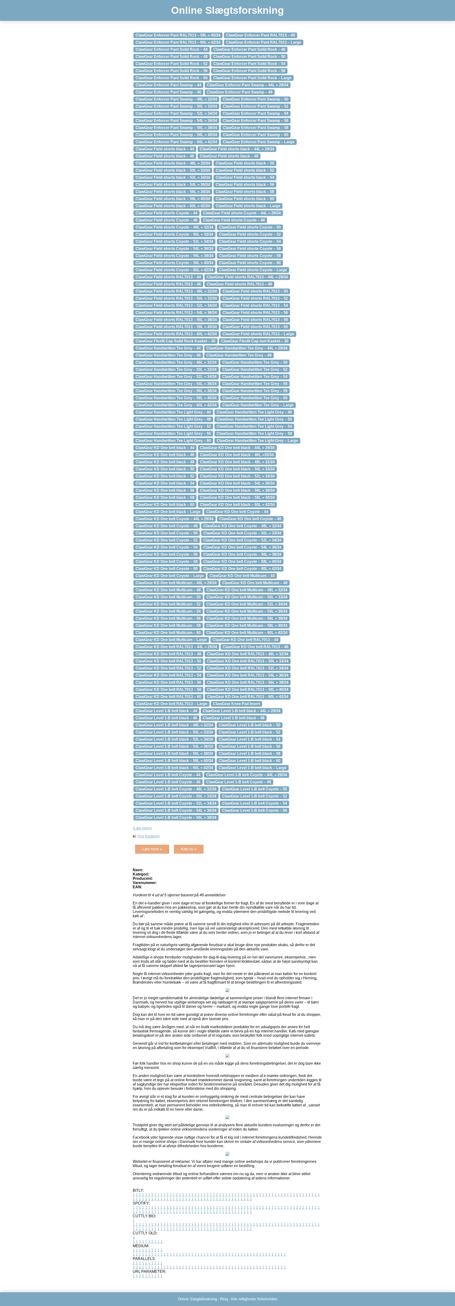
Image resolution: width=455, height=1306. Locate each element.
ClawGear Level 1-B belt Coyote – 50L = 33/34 (176, 796)
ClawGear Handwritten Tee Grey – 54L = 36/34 (176, 384)
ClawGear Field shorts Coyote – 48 (234, 220)
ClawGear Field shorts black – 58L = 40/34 (173, 199)
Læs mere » (152, 849)
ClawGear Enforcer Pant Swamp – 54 (255, 113)
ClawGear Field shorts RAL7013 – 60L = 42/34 (176, 334)
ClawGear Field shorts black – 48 (229, 156)
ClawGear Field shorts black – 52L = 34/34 (173, 177)
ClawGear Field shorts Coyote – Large (253, 270)
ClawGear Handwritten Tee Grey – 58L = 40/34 (176, 398)
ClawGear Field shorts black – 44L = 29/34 (237, 149)
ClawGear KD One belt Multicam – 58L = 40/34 (246, 625)
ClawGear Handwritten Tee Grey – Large (258, 405)
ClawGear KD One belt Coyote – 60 (167, 569)
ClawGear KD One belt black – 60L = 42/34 (237, 505)
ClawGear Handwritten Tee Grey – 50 (254, 362)
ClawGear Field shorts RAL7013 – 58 (255, 320)
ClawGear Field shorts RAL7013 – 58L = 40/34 (176, 327)
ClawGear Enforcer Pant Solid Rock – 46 (249, 49)
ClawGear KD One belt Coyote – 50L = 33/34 (242, 533)
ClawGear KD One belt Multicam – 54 (168, 611)
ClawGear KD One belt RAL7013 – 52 (168, 668)
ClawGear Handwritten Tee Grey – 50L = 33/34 (176, 369)
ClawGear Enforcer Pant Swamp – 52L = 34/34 (176, 113)
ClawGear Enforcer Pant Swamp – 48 (240, 92)
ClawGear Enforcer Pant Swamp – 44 (168, 85)
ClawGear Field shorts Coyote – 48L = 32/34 (174, 227)
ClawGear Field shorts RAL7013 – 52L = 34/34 (176, 305)
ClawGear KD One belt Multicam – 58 (168, 625)
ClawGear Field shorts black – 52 (245, 170)
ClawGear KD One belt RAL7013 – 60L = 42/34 (247, 697)
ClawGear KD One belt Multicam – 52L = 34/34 (246, 604)
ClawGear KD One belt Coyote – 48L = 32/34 (242, 526)
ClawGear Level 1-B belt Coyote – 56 (254, 810)
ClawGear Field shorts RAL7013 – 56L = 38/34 (176, 320)
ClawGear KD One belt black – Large (168, 512)
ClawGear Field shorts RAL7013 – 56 (255, 313)
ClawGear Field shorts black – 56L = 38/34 (173, 192)
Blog (224, 1299)
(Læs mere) (142, 828)
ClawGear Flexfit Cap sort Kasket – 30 (254, 341)
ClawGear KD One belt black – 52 (165, 476)
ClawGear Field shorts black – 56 (245, 185)
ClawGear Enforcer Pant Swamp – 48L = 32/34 (176, 99)
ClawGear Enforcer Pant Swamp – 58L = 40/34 (176, 135)
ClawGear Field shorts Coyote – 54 (250, 241)
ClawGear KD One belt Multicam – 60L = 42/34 (246, 633)
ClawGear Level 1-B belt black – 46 (166, 718)
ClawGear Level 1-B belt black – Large (253, 768)
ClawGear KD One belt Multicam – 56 (168, 618)
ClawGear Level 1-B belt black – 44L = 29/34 (241, 711)
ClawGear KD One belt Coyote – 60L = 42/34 (242, 569)
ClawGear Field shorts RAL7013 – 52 (255, 298)
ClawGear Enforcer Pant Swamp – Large (259, 142)
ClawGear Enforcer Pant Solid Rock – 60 (172, 78)
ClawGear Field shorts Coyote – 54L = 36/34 (174, 249)
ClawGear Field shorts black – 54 (245, 177)
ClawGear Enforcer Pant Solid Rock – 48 (172, 57)
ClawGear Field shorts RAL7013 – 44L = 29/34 (247, 277)
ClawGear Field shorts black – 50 (245, 163)
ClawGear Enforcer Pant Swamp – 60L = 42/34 (176, 142)
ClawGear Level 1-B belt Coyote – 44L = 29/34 (246, 775)
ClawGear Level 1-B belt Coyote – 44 (168, 775)
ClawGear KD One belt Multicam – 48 (168, 590)
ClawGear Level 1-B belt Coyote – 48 (238, 782)
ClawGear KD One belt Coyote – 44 (237, 512)
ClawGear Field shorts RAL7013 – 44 (168, 277)
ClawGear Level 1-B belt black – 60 (249, 761)
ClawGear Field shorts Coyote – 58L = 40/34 (174, 263)
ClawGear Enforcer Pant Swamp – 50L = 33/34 (176, 106)
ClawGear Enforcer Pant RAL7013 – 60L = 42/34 (178, 42)
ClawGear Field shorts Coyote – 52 (250, 234)
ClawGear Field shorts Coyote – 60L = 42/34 (174, 270)
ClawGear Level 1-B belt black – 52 (249, 732)
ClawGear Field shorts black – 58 (245, 192)
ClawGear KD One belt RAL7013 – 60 (168, 697)
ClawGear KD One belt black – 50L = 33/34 (237, 469)
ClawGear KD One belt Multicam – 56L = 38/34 (246, 618)
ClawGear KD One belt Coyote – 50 (167, 533)
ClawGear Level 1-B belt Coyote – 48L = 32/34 (176, 789)
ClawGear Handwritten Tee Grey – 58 (254, 391)
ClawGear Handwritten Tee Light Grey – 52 (173, 426)
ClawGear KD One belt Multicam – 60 (168, 633)
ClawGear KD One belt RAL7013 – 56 (168, 682)
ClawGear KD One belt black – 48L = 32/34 (237, 462)
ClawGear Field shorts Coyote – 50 (250, 227)
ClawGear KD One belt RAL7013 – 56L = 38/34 (247, 682)
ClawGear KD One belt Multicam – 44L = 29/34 (176, 583)
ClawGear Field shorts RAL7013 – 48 (239, 284)
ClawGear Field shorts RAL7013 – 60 (255, 327)
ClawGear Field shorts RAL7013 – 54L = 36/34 (176, 313)
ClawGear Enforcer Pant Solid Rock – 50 (249, 57)
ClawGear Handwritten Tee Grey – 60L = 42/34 (176, 405)
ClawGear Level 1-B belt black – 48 (233, 718)
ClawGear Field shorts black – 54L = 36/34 (173, 185)
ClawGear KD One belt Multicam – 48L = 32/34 (246, 590)
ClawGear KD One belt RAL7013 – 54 (168, 675)
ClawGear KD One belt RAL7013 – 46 (255, 647)
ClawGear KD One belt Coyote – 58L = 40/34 (242, 561)
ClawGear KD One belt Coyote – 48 (167, 526)
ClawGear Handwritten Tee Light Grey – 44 (173, 412)
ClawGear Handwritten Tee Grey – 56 (254, 384)
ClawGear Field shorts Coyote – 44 (166, 213)
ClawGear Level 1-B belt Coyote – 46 (168, 782)
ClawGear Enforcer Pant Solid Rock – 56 (172, 71)
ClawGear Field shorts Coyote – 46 (166, 220)
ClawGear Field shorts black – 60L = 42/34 (173, 206)
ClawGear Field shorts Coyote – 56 (250, 249)
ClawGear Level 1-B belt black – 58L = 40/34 (174, 761)
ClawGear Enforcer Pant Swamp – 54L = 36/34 (176, 121)
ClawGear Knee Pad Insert (236, 704)
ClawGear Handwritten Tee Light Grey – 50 (254, 419)
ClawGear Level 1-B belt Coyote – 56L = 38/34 (176, 818)
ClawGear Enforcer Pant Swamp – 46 (168, 92)
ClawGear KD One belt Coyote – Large (170, 576)
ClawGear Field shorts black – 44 (165, 149)
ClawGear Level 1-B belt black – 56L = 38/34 (174, 754)
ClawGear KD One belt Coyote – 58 (167, 561)
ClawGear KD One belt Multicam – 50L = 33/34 (246, 597)
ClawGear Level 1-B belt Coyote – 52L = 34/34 (176, 803)
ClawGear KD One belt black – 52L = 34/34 (237, 476)
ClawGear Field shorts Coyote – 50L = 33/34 (174, 234)
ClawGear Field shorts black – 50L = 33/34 (173, 170)
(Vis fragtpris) (148, 836)
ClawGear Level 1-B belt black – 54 (249, 739)
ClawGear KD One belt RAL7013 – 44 (245, 640)
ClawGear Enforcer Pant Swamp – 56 (255, 121)
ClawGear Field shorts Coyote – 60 (250, 263)
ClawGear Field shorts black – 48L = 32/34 (173, 163)
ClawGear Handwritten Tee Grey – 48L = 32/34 (176, 362)
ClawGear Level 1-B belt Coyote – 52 (254, 796)
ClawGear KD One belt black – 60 (165, 505)
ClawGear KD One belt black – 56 (165, 490)
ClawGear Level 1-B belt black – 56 (249, 746)
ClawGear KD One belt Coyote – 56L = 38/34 (242, 554)
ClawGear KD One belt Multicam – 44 (242, 576)
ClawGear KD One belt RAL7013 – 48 (168, 654)
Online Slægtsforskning (227, 10)
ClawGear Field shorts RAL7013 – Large (258, 334)
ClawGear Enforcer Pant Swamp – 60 (255, 135)
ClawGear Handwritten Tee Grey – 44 (168, 348)
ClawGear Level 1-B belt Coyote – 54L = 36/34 (176, 810)
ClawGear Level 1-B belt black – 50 (249, 725)
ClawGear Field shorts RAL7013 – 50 (255, 291)
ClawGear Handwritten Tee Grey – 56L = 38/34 (176, 391)
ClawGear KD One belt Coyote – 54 (167, 547)
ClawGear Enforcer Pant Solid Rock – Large (252, 78)
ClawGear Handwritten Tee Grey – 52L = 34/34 (176, 377)
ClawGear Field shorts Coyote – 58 (250, 256)
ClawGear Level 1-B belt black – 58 (249, 754)
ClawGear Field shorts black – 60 (245, 199)
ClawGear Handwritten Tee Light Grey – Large (257, 441)
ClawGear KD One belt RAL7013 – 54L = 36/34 (247, 675)
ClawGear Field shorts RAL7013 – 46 (168, 284)
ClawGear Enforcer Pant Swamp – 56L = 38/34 (176, 128)
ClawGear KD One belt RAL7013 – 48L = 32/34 (247, 654)
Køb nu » (188, 849)
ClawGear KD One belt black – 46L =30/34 (237, 455)
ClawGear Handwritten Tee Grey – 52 (254, 369)
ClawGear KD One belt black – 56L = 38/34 (237, 490)
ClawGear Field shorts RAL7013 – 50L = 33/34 (176, 298)
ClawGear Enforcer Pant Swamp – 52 (255, 106)
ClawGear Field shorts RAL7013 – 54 (255, 305)
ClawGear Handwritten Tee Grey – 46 (168, 355)
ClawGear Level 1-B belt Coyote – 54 (254, 803)
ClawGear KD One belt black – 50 (165, 469)
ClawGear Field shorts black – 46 (165, 156)
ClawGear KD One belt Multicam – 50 (168, 597)
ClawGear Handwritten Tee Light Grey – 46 (254, 412)
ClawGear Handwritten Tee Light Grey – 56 (173, 433)
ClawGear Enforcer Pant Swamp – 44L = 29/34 (247, 85)
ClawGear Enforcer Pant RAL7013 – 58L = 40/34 (178, 35)
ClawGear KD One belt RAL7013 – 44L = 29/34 (176, 647)
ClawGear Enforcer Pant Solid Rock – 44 (172, 49)
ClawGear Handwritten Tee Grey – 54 (254, 377)
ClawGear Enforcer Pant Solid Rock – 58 (249, 71)
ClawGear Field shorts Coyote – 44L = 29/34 (242, 213)
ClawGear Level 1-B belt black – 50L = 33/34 (174, 732)
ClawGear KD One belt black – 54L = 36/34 (237, 483)
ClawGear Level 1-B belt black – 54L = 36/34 (174, 746)
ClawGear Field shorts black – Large (248, 206)
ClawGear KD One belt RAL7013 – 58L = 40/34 (247, 689)
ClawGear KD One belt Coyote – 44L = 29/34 (175, 519)
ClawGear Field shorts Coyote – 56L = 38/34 (174, 256)
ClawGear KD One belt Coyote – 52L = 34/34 (242, 540)
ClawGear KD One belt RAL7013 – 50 (168, 661)
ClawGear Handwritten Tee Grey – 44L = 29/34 (246, 348)
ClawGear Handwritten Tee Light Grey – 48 (173, 419)
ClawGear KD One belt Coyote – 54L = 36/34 (242, 547)
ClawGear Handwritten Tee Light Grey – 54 (254, 426)
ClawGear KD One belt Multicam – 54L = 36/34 (246, 611)
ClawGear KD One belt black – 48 (165, 462)
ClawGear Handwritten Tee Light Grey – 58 (254, 433)
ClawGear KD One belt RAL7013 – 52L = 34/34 (247, 668)
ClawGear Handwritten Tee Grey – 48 (239, 355)
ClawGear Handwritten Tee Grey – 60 (254, 398)
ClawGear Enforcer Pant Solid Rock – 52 (172, 64)
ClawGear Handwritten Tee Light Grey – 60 (173, 441)
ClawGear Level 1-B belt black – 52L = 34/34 (174, 739)
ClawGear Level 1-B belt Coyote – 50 (254, 789)
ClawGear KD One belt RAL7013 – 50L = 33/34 (247, 661)
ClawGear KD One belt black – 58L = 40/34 (237, 497)
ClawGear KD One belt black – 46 (165, 455)
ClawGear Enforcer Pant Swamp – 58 (255, 128)
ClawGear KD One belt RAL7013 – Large (171, 704)
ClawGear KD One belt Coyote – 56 (167, 554)
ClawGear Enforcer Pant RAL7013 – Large (263, 42)
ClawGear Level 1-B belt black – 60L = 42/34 (174, 768)
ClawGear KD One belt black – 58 (165, 497)
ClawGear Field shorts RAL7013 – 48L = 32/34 (176, 291)
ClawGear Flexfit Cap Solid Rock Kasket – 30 (175, 341)
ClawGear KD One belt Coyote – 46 (250, 519)
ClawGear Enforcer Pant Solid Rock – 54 (249, 64)
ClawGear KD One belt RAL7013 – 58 (168, 689)
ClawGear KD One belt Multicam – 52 (168, 604)
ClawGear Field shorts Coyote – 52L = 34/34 (174, 241)
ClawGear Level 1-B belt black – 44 (166, 711)
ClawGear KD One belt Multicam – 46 (254, 583)
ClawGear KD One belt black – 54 (165, 483)
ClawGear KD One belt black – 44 (165, 448)
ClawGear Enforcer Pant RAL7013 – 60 (260, 35)
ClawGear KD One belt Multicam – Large (171, 640)
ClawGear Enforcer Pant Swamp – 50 (255, 99)
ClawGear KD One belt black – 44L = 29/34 (237, 448)
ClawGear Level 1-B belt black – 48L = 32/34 (174, 725)
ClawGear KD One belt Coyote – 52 (167, 540)
